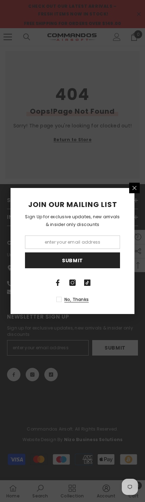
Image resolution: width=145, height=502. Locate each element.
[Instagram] (72, 282)
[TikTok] (87, 282)
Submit (72, 260)
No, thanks (76, 299)
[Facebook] (57, 282)
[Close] (134, 188)
